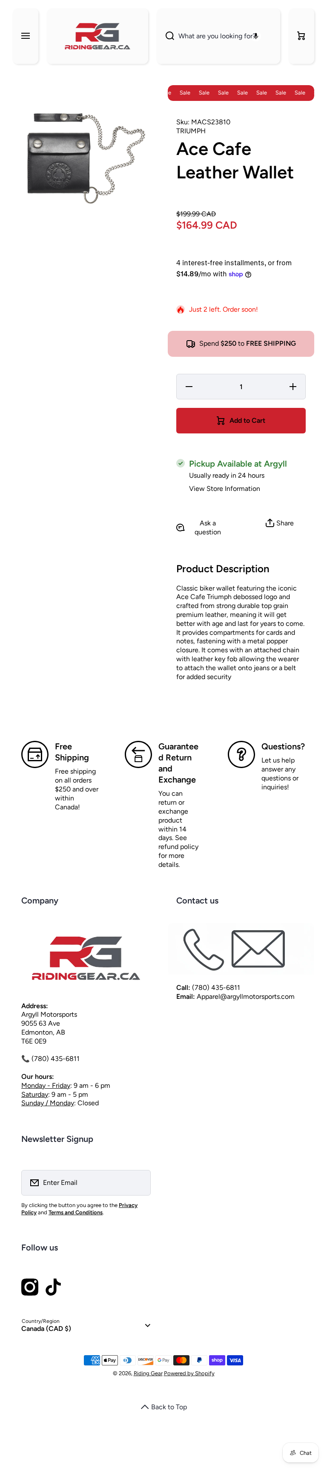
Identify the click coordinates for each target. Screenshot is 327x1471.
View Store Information (224, 489)
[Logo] (97, 36)
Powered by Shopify (189, 1373)
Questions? (283, 746)
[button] (301, 36)
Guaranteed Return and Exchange (178, 763)
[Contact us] (241, 949)
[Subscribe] (139, 1183)
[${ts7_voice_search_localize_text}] (256, 36)
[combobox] (218, 36)
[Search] (165, 36)
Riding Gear (148, 1373)
